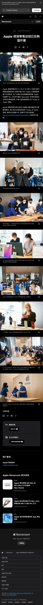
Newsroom (6, 22)
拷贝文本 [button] (13, 429)
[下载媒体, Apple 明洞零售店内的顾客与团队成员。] (39, 223)
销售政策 (17, 602)
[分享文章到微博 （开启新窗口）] (19, 47)
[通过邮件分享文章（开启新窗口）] (23, 47)
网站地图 (30, 602)
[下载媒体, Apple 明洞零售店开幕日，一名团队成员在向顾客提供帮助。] (39, 260)
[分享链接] (27, 47)
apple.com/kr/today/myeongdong (16, 115)
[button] (16, 10)
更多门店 (30, 593)
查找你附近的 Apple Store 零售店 (18, 593)
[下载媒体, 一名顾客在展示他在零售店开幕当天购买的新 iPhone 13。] (39, 188)
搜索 (39, 21)
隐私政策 (4, 602)
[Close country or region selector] (41, 3)
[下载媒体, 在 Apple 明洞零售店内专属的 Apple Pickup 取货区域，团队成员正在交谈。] (39, 404)
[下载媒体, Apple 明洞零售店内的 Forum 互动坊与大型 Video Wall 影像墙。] (39, 367)
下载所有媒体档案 (16, 441)
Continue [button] (36, 10)
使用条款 (10, 602)
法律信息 (23, 602)
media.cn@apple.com (10, 465)
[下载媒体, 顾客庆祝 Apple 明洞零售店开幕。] (39, 153)
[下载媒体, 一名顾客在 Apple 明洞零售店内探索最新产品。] (39, 332)
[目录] (40, 16)
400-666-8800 (11, 595)
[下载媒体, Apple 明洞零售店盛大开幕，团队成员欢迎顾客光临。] (39, 83)
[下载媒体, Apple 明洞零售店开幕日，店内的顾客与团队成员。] (39, 297)
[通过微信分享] (15, 47)
